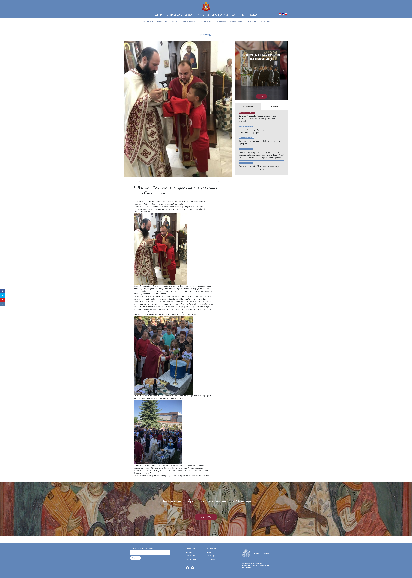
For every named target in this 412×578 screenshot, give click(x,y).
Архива (274, 50)
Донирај (206, 517)
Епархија (221, 21)
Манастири (236, 21)
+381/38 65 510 (246, 567)
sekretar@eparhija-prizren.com (252, 563)
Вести (174, 21)
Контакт (265, 21)
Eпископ (162, 21)
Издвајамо (248, 50)
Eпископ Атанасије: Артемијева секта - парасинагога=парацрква (256, 74)
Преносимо (205, 21)
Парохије (252, 21)
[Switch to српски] (280, 14)
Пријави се (135, 558)
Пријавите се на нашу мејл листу (142, 548)
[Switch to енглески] (283, 14)
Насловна (147, 21)
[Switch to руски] (286, 14)
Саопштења (188, 21)
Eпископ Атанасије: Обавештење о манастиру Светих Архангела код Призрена (259, 110)
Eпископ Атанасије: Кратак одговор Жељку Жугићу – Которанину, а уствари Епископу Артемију (258, 61)
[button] (239, 42)
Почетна (136, 181)
